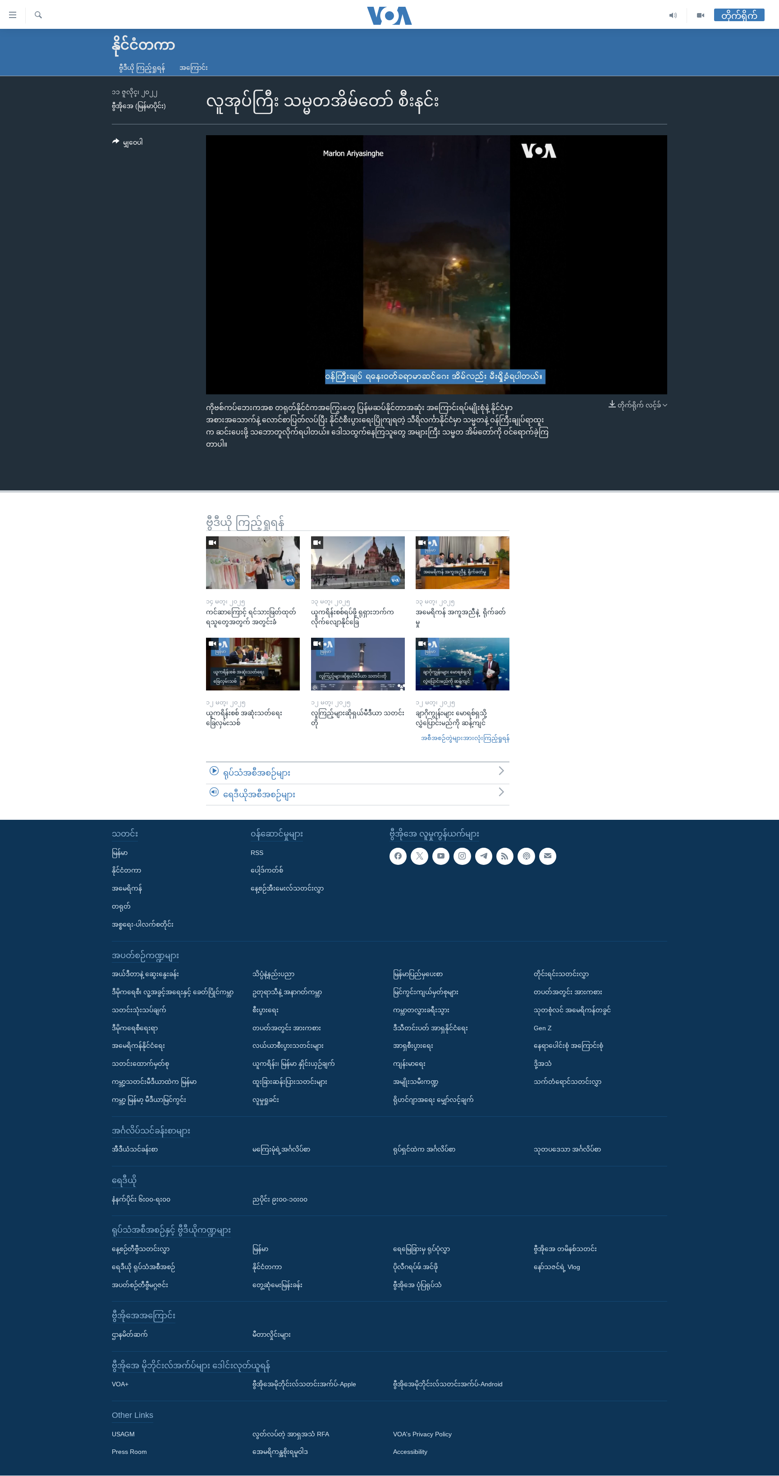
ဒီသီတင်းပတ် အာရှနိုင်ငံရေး (430, 1028)
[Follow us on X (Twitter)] (419, 856)
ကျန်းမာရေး (409, 1063)
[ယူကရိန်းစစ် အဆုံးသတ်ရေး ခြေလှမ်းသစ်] (253, 664)
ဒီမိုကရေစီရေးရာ (135, 1028)
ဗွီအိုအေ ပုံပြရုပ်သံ (417, 1285)
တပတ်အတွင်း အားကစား (286, 1028)
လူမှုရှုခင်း (265, 1099)
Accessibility (410, 1452)
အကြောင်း (193, 67)
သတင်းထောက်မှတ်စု (140, 1063)
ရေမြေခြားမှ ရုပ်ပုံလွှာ (421, 1248)
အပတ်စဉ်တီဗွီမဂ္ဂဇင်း (140, 1285)
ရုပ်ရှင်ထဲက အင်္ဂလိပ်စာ (424, 1149)
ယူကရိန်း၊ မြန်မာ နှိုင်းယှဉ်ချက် (293, 1063)
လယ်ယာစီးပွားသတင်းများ (288, 1046)
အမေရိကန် (127, 888)
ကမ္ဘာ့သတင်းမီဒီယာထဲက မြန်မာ (154, 1081)
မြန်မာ (120, 852)
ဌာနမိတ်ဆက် (130, 1334)
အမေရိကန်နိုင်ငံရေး (138, 1046)
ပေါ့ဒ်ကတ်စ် (267, 870)
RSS (257, 852)
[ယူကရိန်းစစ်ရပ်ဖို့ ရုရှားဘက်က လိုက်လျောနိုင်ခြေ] (358, 562)
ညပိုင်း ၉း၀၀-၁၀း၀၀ (279, 1199)
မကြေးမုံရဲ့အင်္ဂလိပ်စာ (281, 1149)
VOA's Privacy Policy (422, 1434)
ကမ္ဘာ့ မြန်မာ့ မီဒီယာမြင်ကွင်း (149, 1099)
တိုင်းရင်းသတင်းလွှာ (561, 974)
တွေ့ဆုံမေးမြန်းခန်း (277, 1285)
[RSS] (504, 856)
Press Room (129, 1452)
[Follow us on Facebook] (398, 856)
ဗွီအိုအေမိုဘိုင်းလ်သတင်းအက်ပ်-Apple (304, 1384)
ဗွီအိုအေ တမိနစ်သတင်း (565, 1248)
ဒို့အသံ (543, 1063)
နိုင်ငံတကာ (126, 870)
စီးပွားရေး (265, 1010)
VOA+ (120, 1384)
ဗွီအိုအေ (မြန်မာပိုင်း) (139, 106)
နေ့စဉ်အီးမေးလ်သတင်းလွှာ (287, 888)
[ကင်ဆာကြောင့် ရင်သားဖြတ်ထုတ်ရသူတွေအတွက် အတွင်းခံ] (253, 562)
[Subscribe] (547, 856)
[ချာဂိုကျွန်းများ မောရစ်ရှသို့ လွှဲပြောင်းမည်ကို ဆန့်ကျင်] (462, 664)
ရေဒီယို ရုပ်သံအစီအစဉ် (143, 1266)
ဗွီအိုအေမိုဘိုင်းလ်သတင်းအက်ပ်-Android (448, 1384)
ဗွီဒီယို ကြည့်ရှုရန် (142, 67)
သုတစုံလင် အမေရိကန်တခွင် (572, 1010)
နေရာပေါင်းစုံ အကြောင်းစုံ (568, 1046)
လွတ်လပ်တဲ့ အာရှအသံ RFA (290, 1434)
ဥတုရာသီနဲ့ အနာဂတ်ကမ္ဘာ (287, 992)
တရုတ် (121, 906)
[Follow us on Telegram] (483, 856)
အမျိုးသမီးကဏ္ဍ (416, 1081)
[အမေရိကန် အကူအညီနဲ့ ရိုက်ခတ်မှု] (462, 562)
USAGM (123, 1434)
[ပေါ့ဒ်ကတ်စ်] (526, 856)
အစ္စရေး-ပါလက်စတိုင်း (143, 924)
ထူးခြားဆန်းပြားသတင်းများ (289, 1081)
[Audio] (673, 15)
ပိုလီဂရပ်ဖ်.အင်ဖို (415, 1266)
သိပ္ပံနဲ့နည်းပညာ (273, 974)
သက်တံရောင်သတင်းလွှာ (567, 1081)
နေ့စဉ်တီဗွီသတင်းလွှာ (141, 1248)
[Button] (127, 144)
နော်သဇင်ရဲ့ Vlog (557, 1266)
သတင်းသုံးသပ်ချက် (139, 1010)
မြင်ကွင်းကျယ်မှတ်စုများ (425, 992)
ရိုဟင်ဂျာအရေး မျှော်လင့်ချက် (433, 1099)
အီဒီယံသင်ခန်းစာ (135, 1149)
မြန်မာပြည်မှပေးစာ (418, 974)
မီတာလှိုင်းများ (271, 1334)
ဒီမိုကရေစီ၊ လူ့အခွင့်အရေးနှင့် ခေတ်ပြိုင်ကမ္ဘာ (173, 992)
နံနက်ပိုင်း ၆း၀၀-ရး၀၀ (141, 1199)
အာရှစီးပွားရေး (413, 1046)
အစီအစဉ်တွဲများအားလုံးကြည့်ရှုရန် (465, 738)
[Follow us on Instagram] (462, 856)
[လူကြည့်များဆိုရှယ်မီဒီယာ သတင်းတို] (358, 664)
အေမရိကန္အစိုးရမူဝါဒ (280, 1452)
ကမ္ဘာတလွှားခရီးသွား (421, 1010)
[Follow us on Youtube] (440, 856)
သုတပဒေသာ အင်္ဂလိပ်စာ (567, 1149)
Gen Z (543, 1028)
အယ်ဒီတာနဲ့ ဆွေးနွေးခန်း (145, 974)
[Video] (700, 15)
